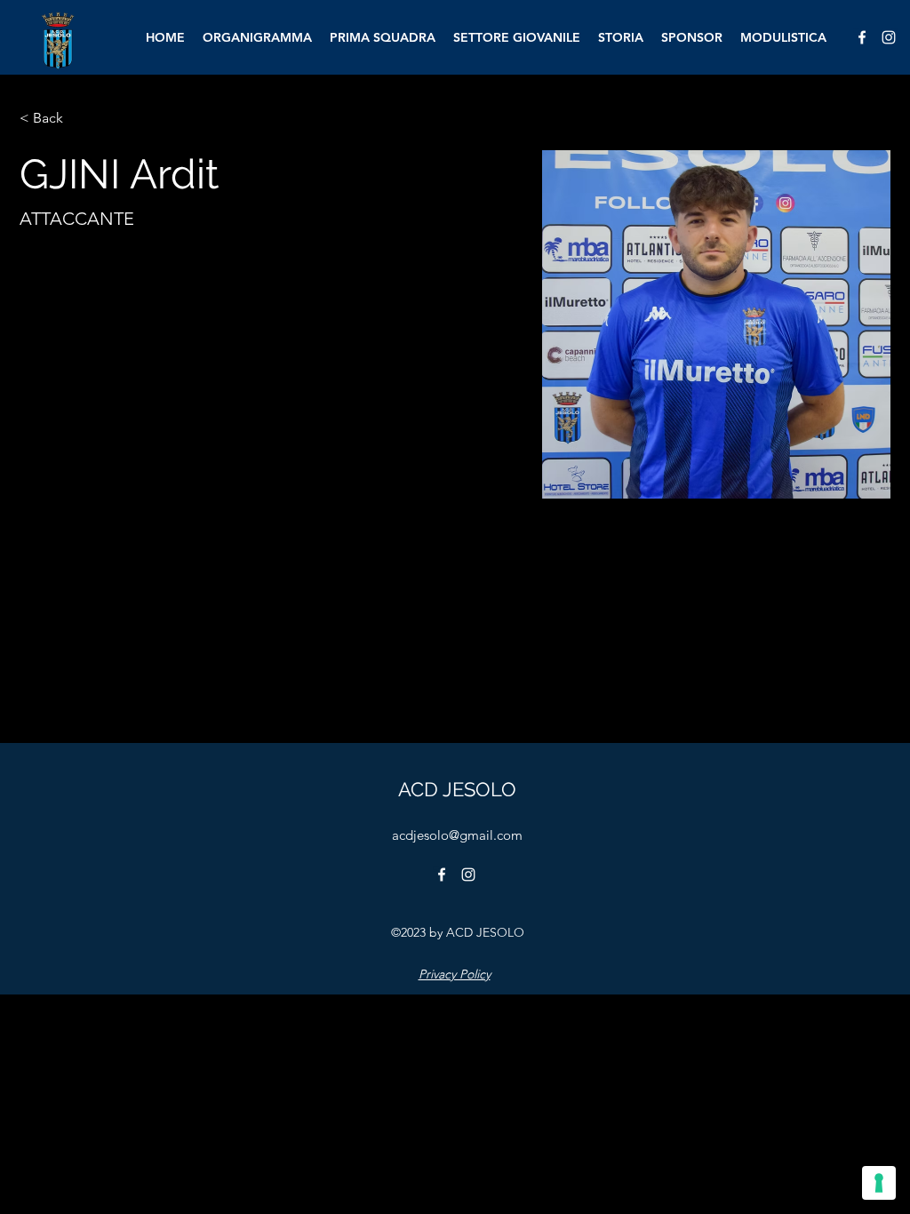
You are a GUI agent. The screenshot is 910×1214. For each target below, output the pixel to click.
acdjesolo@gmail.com (457, 835)
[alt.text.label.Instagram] (889, 37)
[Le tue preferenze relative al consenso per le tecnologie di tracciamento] (879, 1183)
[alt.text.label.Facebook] (862, 37)
